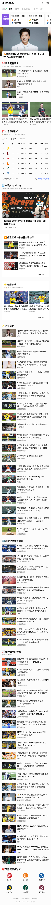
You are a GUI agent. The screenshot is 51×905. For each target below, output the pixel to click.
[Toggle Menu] (48, 9)
